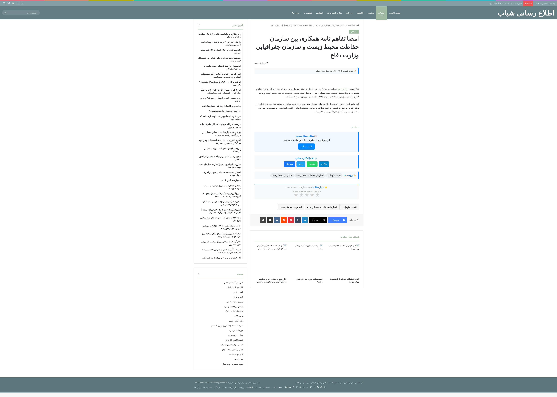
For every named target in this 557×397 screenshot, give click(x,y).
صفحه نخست (394, 12)
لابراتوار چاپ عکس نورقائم (232, 345)
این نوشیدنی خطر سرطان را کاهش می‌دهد (306, 139)
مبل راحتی (238, 359)
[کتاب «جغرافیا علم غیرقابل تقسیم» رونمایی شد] (343, 260)
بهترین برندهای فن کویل (233, 306)
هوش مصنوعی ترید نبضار (232, 364)
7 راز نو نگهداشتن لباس (233, 282)
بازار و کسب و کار (334, 12)
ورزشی (349, 12)
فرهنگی (319, 12)
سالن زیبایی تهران (235, 335)
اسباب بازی (238, 292)
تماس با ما (308, 12)
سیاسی (371, 12)
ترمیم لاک (239, 316)
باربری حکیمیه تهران (235, 301)
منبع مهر (355, 126)
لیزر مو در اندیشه (236, 354)
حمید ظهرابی (349, 207)
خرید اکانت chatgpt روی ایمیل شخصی (227, 325)
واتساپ (312, 164)
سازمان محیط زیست (290, 207)
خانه (355, 25)
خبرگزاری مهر (343, 89)
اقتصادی (360, 12)
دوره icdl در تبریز (236, 330)
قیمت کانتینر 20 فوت (234, 340)
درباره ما (296, 12)
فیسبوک (289, 164)
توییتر (301, 164)
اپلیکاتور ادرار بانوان (235, 287)
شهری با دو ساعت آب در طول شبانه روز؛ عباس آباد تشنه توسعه (496, 3)
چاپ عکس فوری (236, 321)
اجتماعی (381, 12)
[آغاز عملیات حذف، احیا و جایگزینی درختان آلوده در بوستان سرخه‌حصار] (270, 260)
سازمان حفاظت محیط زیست (321, 207)
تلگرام (324, 164)
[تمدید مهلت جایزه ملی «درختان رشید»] (307, 260)
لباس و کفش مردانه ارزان (232, 349)
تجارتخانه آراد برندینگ (234, 311)
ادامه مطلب (306, 146)
